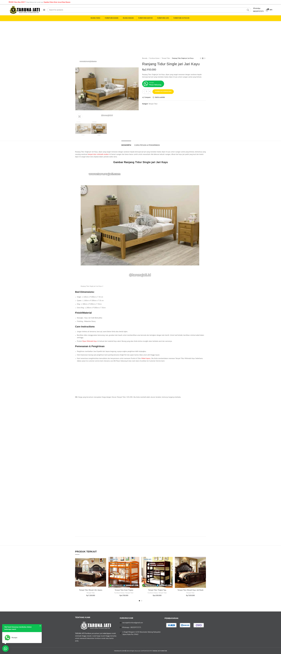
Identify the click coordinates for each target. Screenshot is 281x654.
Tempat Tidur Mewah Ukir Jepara (90, 590)
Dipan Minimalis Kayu (89, 341)
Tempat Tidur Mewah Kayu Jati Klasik (190, 590)
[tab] (126, 144)
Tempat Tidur (166, 58)
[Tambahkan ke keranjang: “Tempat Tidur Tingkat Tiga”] (171, 565)
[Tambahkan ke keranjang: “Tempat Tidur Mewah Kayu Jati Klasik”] (204, 565)
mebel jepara (107, 633)
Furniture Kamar (154, 58)
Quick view (104, 570)
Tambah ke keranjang (163, 91)
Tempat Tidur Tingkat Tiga (157, 590)
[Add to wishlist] (104, 560)
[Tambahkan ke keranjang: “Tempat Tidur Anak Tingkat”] (137, 565)
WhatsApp (256, 8)
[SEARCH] (248, 9)
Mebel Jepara (145, 358)
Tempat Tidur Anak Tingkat (124, 590)
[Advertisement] (140, 37)
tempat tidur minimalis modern (98, 154)
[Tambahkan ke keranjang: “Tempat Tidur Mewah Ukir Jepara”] (104, 565)
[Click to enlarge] (79, 116)
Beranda (145, 58)
